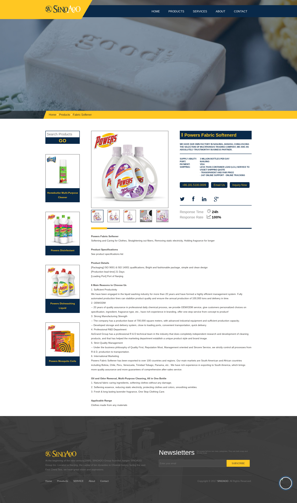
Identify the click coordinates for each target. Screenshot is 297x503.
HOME (156, 11)
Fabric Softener (82, 114)
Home (52, 114)
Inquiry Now (239, 185)
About (92, 481)
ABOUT (220, 11)
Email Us (219, 185)
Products (64, 114)
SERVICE (78, 481)
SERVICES (200, 11)
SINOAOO (222, 481)
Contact (104, 481)
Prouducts (62, 481)
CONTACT (240, 11)
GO (62, 140)
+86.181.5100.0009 (194, 185)
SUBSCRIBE (238, 463)
